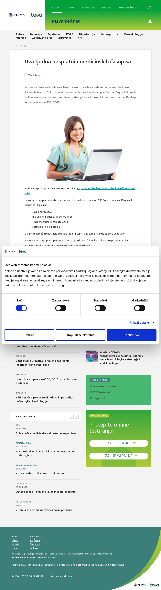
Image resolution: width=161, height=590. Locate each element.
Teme (15, 536)
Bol (18, 425)
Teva (14, 557)
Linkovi (34, 548)
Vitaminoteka (117, 565)
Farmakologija (23, 443)
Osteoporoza (23, 483)
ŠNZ (107, 565)
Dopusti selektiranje (80, 335)
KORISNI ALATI (100, 379)
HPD (29, 565)
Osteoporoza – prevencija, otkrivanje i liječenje (45, 491)
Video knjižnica (127, 7)
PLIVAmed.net (66, 21)
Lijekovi (71, 7)
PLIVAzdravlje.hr (38, 557)
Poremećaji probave (27, 465)
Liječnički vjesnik (51, 565)
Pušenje (95, 398)
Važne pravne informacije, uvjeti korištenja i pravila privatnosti (81, 554)
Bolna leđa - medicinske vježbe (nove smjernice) (46, 433)
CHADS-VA (97, 392)
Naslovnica (21, 46)
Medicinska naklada (93, 565)
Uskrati (29, 335)
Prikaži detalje (139, 322)
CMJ (23, 565)
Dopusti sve (131, 335)
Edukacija (88, 7)
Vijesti (15, 544)
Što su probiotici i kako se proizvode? (40, 473)
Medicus (106, 7)
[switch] (60, 308)
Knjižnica (35, 540)
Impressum (42, 554)
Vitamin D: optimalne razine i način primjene (44, 510)
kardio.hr (36, 565)
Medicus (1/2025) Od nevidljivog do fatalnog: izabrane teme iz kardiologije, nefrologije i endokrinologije (121, 358)
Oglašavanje (28, 554)
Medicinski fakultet (71, 565)
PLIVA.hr (52, 557)
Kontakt (16, 554)
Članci (56, 7)
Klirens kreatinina (100, 386)
